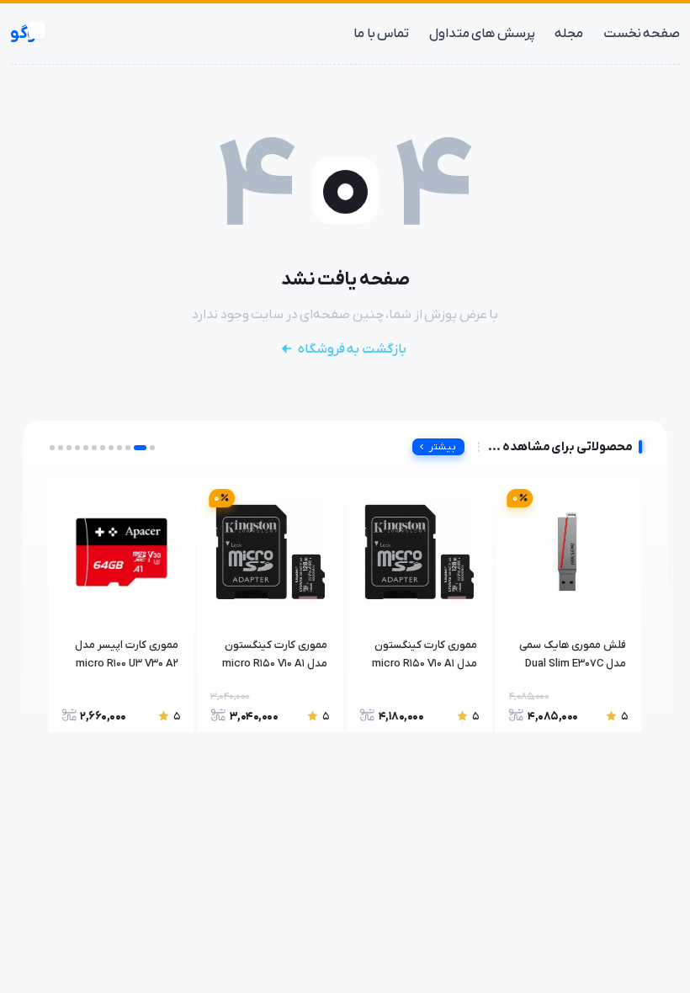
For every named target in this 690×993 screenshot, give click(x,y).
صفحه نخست (641, 33)
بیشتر (442, 447)
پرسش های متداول (482, 33)
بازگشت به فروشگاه (352, 349)
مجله (569, 33)
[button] (152, 447)
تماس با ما (381, 33)
